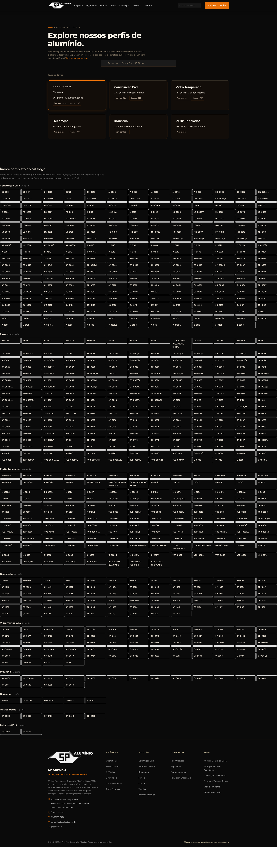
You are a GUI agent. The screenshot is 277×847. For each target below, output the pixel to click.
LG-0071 (27, 232)
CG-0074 (27, 198)
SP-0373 (112, 678)
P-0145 (133, 245)
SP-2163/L (49, 453)
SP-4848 (219, 453)
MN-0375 (91, 238)
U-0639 (90, 555)
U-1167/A (155, 555)
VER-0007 (220, 555)
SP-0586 (198, 265)
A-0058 (154, 192)
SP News (136, 5)
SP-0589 (262, 649)
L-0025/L (48, 492)
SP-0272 (91, 420)
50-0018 (91, 192)
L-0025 (26, 492)
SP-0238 (134, 413)
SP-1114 (47, 614)
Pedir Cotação (217, 5)
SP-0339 (262, 427)
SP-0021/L (177, 360)
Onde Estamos (113, 789)
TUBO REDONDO (158, 545)
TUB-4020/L (221, 532)
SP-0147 (219, 629)
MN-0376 (112, 238)
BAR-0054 (6, 482)
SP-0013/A (113, 498)
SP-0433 (91, 636)
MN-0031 (262, 232)
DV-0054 (70, 700)
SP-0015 (262, 353)
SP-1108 (240, 607)
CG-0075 (48, 198)
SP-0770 (112, 285)
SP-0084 (112, 393)
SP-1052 (240, 593)
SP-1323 (155, 446)
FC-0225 (27, 212)
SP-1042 (91, 593)
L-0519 (133, 212)
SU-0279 (177, 311)
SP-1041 (69, 593)
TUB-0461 (155, 525)
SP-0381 (91, 433)
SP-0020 (112, 360)
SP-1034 (240, 587)
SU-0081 (219, 298)
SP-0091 (48, 400)
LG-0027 (219, 218)
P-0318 (69, 252)
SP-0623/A (49, 440)
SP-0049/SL (7, 380)
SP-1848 (240, 446)
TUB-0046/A (178, 518)
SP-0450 (241, 636)
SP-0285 (219, 420)
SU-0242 (112, 311)
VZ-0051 (262, 318)
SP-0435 (155, 433)
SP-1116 (90, 614)
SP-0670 (241, 278)
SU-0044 (219, 292)
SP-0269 (70, 420)
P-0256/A (262, 245)
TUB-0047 (198, 518)
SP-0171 (133, 406)
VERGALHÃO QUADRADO (114, 563)
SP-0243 (155, 413)
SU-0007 (262, 285)
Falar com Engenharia (181, 777)
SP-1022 (69, 587)
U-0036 (219, 656)
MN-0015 (241, 232)
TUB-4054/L (28, 538)
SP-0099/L (135, 400)
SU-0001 (177, 285)
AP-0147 (27, 340)
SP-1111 (5, 614)
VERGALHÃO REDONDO (135, 563)
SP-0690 (262, 278)
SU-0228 (91, 311)
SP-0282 (155, 420)
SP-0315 (112, 427)
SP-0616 (176, 272)
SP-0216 (198, 406)
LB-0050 (177, 212)
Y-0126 (26, 325)
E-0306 (5, 629)
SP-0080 (91, 393)
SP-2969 (198, 656)
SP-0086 (177, 393)
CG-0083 (91, 198)
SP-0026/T (49, 367)
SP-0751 (48, 285)
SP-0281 (133, 420)
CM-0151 (27, 205)
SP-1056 (27, 600)
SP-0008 (6, 353)
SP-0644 (262, 272)
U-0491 (5, 662)
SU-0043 (198, 292)
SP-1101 (69, 446)
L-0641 (5, 498)
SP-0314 (91, 427)
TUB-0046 (156, 518)
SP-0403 (27, 716)
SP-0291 (27, 427)
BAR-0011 (27, 475)
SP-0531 (5, 685)
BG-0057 (241, 192)
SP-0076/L (28, 393)
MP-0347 (262, 238)
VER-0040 (28, 561)
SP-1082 (262, 600)
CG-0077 (70, 198)
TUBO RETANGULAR (179, 547)
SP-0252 (6, 420)
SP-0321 (155, 427)
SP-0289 (262, 420)
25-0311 (26, 192)
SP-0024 (262, 360)
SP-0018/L (70, 360)
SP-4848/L (242, 453)
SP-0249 (262, 413)
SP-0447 (198, 636)
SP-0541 (48, 265)
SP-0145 (198, 629)
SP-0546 (112, 642)
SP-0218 (262, 406)
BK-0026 (91, 340)
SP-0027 (70, 367)
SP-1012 (154, 580)
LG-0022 (177, 218)
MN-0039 (6, 238)
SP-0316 (133, 427)
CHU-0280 (135, 198)
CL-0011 (176, 198)
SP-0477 (262, 678)
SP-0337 (219, 427)
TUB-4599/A (92, 545)
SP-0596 (70, 272)
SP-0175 (48, 678)
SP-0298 (70, 258)
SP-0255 (27, 420)
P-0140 (111, 245)
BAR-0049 (241, 475)
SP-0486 (198, 258)
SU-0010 (48, 292)
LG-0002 (6, 218)
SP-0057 (219, 380)
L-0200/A (241, 492)
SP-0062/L (263, 380)
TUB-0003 (113, 512)
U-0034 (240, 545)
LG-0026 (198, 218)
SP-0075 (241, 387)
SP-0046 (27, 373)
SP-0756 (70, 285)
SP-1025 (133, 587)
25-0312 (48, 192)
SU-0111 (154, 305)
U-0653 (47, 318)
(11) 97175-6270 (57, 817)
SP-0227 (27, 413)
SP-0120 (198, 498)
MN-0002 (155, 232)
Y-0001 (5, 325)
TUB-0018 (219, 512)
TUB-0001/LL (157, 460)
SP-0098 (112, 400)
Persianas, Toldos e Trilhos (216, 781)
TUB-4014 (155, 532)
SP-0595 (48, 272)
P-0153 (197, 245)
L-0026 (69, 492)
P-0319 (111, 252)
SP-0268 (48, 420)
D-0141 (197, 205)
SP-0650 (48, 278)
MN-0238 (70, 238)
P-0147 (176, 245)
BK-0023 (48, 340)
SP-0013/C (156, 353)
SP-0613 (155, 272)
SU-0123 (219, 305)
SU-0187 (240, 305)
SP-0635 (177, 505)
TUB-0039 (113, 518)
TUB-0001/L (135, 460)
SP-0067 (155, 387)
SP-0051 (27, 380)
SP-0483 (219, 433)
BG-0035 (219, 192)
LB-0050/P (199, 212)
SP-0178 (155, 406)
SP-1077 (240, 600)
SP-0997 (241, 440)
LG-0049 (91, 225)
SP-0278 (219, 252)
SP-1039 (27, 593)
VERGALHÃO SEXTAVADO (156, 563)
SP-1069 (176, 600)
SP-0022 (198, 360)
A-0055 (133, 192)
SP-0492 (70, 642)
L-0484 (5, 580)
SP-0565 (91, 649)
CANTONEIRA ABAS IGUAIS (138, 484)
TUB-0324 (92, 525)
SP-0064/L (135, 387)
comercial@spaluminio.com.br (63, 822)
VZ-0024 (241, 318)
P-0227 (218, 245)
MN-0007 (198, 232)
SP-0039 (241, 367)
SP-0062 (241, 380)
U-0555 (26, 555)
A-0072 (176, 192)
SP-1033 (219, 587)
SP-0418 (48, 636)
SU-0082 (241, 298)
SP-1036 (5, 446)
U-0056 (261, 545)
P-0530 (197, 252)
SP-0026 (27, 367)
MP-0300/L (156, 238)
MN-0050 (27, 238)
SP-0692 (6, 285)
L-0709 (197, 340)
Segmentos (91, 5)
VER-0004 (199, 555)
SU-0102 (70, 305)
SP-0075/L (263, 387)
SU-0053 (6, 298)
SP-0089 (241, 393)
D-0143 (218, 205)
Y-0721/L (177, 325)
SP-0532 (27, 685)
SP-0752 (48, 580)
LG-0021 (155, 218)
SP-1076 (219, 600)
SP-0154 (91, 406)
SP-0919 (112, 656)
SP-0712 (26, 285)
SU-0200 (6, 311)
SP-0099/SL (156, 400)
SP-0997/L (263, 440)
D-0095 (176, 205)
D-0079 (112, 205)
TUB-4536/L (178, 538)
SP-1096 (133, 607)
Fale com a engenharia (76, 58)
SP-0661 (155, 278)
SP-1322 (133, 446)
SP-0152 (69, 406)
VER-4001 (48, 561)
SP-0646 (27, 278)
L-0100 (154, 492)
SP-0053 (70, 380)
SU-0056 (27, 298)
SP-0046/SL (92, 373)
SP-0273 (112, 420)
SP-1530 (176, 446)
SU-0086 (27, 305)
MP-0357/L (7, 245)
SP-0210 (176, 406)
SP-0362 (112, 258)
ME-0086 (6, 678)
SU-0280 (198, 311)
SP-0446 (177, 636)
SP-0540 (27, 265)
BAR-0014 (91, 475)
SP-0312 (48, 427)
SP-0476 (241, 678)
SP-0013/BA (156, 498)
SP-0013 (91, 353)
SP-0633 (198, 272)
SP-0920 (134, 656)
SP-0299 (91, 678)
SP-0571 (155, 649)
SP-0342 (27, 433)
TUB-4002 (263, 525)
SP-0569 (6, 440)
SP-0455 (134, 258)
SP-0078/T (71, 393)
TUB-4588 (27, 545)
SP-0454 (27, 642)
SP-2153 (48, 512)
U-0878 (133, 318)
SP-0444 (134, 636)
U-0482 (240, 311)
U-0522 (261, 311)
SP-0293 (241, 252)
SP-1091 (48, 607)
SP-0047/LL (156, 373)
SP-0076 (6, 393)
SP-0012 (69, 353)
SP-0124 (155, 629)
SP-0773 (134, 440)
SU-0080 (198, 298)
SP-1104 (197, 607)
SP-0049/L (242, 373)
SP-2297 (176, 656)
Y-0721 (154, 325)
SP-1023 (91, 587)
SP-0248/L (242, 413)
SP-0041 (262, 367)
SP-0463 (219, 678)
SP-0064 (112, 387)
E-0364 (5, 212)
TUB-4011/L (135, 532)
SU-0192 (262, 305)
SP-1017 (240, 580)
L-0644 (69, 498)
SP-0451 (262, 636)
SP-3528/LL (199, 453)
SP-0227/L (49, 413)
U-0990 (197, 460)
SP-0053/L (92, 380)
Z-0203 (240, 325)
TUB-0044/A (178, 460)
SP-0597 (91, 272)
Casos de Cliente (114, 783)
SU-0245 (155, 311)
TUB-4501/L (71, 538)
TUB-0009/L (178, 512)
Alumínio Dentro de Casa (215, 760)
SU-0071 (155, 298)
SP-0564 (27, 649)
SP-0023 (219, 360)
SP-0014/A (242, 353)
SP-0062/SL (49, 387)
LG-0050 (112, 225)
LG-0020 (134, 218)
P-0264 (5, 252)
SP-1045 (133, 593)
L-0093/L (112, 492)
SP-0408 (48, 716)
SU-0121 (176, 305)
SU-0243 (134, 311)
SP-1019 (5, 587)
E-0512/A (48, 629)
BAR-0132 (70, 482)
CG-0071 (6, 198)
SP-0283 (177, 420)
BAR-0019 (155, 475)
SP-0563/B (7, 649)
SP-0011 (48, 353)
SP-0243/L (177, 413)
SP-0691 (69, 440)
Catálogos (124, 5)
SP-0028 (91, 367)
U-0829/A (134, 555)
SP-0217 (5, 636)
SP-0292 (70, 678)
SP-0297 (48, 258)
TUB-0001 (6, 460)
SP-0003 (241, 340)
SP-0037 (198, 367)
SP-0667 (176, 278)
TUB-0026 (263, 512)
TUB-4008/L (71, 532)
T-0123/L (91, 512)
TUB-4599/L (113, 545)
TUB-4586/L (7, 545)
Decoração (143, 772)
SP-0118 (112, 629)
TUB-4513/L (113, 538)
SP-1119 (133, 614)
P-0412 (133, 252)
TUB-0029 (49, 518)
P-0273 (47, 252)
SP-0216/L (220, 406)
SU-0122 (198, 305)
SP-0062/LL (7, 387)
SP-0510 (262, 433)
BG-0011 (5, 700)
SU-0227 (70, 311)
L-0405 (261, 492)
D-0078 (90, 205)
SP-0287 (241, 420)
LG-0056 (177, 225)
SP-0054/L (178, 380)
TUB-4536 (155, 538)
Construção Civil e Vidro (215, 775)
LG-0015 (91, 218)
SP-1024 (112, 587)
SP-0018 (27, 360)
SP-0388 (134, 433)
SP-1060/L (134, 600)
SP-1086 (5, 607)
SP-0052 (48, 380)
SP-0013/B (113, 353)
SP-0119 (133, 629)
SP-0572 (198, 649)
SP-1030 (176, 587)
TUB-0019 (241, 512)
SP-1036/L (49, 446)
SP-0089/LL (7, 400)
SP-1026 (155, 587)
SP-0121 (219, 498)
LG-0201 (91, 232)
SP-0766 (91, 440)
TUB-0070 (6, 525)
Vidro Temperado (146, 766)
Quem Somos (112, 760)
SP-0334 (198, 427)
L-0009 (176, 482)
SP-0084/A (135, 393)
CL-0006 (155, 198)
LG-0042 (262, 218)
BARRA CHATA (93, 482)
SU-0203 (27, 311)
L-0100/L (177, 492)
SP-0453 (70, 505)
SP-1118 (111, 614)
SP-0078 (48, 393)
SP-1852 (5, 453)
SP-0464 (155, 258)
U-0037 (240, 656)
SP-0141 (261, 400)
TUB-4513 (91, 538)
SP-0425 (134, 678)
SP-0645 (6, 278)
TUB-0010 (198, 512)
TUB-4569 (241, 538)
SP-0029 (112, 367)
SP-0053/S (135, 380)
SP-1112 (26, 614)
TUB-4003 (27, 532)
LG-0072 (48, 232)
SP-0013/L (198, 353)
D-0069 (69, 205)
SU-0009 (27, 292)
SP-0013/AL (135, 498)
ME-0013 (112, 232)
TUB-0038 (92, 518)
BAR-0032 (220, 475)
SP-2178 (69, 453)
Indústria (142, 783)
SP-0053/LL (113, 380)
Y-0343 (69, 662)
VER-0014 (262, 555)
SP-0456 (177, 433)
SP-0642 (198, 505)
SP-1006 (112, 580)
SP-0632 (48, 685)
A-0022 (112, 192)
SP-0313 (69, 427)
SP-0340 (6, 433)
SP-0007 (262, 340)
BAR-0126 (48, 482)
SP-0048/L (199, 373)
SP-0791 (176, 440)
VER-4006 (92, 561)
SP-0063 (70, 387)
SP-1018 (261, 580)
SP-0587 (241, 265)
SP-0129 (240, 400)
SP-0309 (6, 716)
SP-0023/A (242, 360)
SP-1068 (155, 600)
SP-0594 (27, 272)
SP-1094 (91, 607)
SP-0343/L (70, 433)
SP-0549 (134, 265)
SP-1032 (198, 587)
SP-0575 (134, 505)
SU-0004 (241, 285)
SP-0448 (219, 636)
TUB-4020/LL (243, 532)
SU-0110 (133, 305)
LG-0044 (27, 225)
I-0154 (90, 212)
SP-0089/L (263, 393)
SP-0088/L (220, 393)
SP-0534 (6, 265)
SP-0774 (155, 440)
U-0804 (90, 318)
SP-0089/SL (28, 400)
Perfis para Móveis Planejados (212, 768)
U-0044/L (262, 656)
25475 (68, 192)
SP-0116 (197, 400)
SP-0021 (155, 360)
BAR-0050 (263, 475)
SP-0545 (91, 642)
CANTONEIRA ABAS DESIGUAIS (117, 484)
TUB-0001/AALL (51, 460)
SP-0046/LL (71, 373)
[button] (77, 95)
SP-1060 (112, 600)
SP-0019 (91, 360)
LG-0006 (27, 218)
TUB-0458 (134, 525)
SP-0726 (262, 505)
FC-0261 (69, 212)
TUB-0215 (48, 525)
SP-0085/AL (156, 393)
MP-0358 (27, 245)
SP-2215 (112, 453)
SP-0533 (262, 258)
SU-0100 (48, 305)
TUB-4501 (48, 538)
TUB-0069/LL (264, 518)
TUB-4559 (220, 538)
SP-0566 (112, 649)
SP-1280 (112, 446)
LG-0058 (198, 225)
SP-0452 (6, 642)
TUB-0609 (198, 525)
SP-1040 (48, 593)
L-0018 (240, 482)
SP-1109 (261, 607)
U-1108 (47, 662)
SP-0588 (262, 265)
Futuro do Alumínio (212, 792)
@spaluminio (56, 827)
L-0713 (69, 629)
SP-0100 (176, 400)
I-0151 (154, 340)
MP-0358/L (49, 245)
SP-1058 (69, 600)
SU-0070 (134, 298)
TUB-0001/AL (72, 460)
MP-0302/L (178, 238)
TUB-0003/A (135, 512)
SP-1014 (197, 580)
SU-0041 (155, 292)
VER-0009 (241, 555)
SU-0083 (262, 298)
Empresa (78, 5)
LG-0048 (70, 225)
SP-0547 (134, 642)
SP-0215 (262, 629)
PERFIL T (91, 498)
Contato (148, 5)
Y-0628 (133, 325)
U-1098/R (219, 318)
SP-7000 (262, 453)
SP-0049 (219, 373)
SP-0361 (91, 258)
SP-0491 (48, 642)
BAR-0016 (134, 475)
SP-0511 (219, 258)
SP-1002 (69, 580)
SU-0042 (177, 292)
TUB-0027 (6, 518)
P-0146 (154, 245)
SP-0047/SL (178, 373)
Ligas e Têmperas (212, 786)
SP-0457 (198, 433)
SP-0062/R (28, 387)
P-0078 (90, 245)
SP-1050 (198, 593)
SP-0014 (219, 353)
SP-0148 (27, 406)
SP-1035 (5, 512)
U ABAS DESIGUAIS (202, 545)
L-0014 (218, 482)
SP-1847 (219, 446)
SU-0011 (69, 292)
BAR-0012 (48, 475)
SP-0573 (219, 649)
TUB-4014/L (178, 532)
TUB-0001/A (28, 460)
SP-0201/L (6, 505)
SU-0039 (112, 292)
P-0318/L (91, 252)
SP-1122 (154, 614)
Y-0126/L (48, 325)
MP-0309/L (199, 238)
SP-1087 (26, 512)
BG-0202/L (263, 192)
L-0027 (90, 492)
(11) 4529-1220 (57, 812)
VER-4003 (70, 561)
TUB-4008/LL (93, 532)
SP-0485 (177, 258)
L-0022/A (6, 492)
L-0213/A (112, 212)
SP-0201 (262, 498)
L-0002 (154, 482)
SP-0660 (134, 278)
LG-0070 (6, 232)
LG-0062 (219, 225)
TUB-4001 (219, 525)
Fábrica (103, 5)
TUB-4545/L (199, 538)
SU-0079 (177, 298)
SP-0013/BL (135, 353)
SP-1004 (91, 580)
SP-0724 (91, 656)
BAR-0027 (198, 475)
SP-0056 (198, 380)
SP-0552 (177, 642)
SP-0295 (6, 258)
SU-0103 (91, 305)
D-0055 (48, 205)
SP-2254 (134, 453)
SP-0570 (134, 649)
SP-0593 (6, 272)
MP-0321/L (220, 238)
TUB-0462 (177, 525)
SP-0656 (70, 685)
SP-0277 (27, 636)
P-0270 (26, 252)
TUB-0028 (27, 518)
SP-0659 (112, 278)
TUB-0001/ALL (93, 460)
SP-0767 (112, 440)
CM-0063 (241, 198)
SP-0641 (240, 272)
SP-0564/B (71, 649)
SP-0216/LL (242, 406)
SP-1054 (5, 600)
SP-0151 (48, 406)
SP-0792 (198, 440)
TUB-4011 (112, 532)
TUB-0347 (113, 525)
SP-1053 (262, 593)
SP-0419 (69, 636)
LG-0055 (155, 225)
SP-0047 (112, 373)
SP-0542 (70, 265)
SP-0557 (27, 580)
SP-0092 (70, 400)
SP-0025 (6, 367)
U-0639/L (112, 555)
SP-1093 (69, 607)
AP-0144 (5, 340)
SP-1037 (262, 587)
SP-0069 (198, 387)
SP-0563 (241, 642)
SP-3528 (155, 453)
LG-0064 (241, 225)
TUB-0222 (70, 525)
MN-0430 (134, 238)
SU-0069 (112, 298)
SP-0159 (112, 406)
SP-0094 (91, 400)
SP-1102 (90, 446)
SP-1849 (262, 446)
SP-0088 (198, 393)
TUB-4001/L (242, 525)
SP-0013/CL (178, 353)
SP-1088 (27, 607)
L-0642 (26, 498)
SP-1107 (218, 607)
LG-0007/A (71, 218)
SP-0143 (176, 629)
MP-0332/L (242, 238)
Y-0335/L (112, 325)
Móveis (141, 777)
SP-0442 (112, 636)
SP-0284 (198, 420)
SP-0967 (155, 656)
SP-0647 (27, 656)
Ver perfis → (60, 103)
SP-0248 (219, 413)
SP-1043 (112, 593)
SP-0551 (155, 642)
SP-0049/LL (263, 373)
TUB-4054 (6, 538)
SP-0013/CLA (179, 498)
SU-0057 (48, 298)
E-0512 (26, 629)
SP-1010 (133, 580)
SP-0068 (177, 387)
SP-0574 (241, 649)
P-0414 (154, 252)
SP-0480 (91, 716)
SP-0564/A (49, 649)
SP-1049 (176, 593)
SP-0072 (219, 387)
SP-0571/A (177, 649)
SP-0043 (6, 373)
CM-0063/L (263, 198)
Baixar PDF (75, 103)
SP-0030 (134, 367)
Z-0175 (197, 325)
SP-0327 (176, 427)
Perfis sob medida (146, 794)
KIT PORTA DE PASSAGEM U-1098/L (179, 343)
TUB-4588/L (49, 545)
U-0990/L (155, 318)
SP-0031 (155, 367)
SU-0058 (70, 298)
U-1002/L (198, 318)
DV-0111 (90, 700)
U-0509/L (27, 662)
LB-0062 (219, 212)
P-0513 (176, 252)
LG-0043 (6, 225)
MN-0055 (48, 238)
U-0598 (47, 555)
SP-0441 (48, 505)
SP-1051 (219, 593)
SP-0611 (133, 272)
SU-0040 (134, 292)
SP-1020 (27, 587)
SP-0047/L (135, 373)
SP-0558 (177, 265)
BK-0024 (70, 340)
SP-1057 (48, 600)
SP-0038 (219, 367)
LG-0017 (112, 218)
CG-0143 (112, 198)
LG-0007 (48, 218)
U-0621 (26, 318)
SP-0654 (219, 505)
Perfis (113, 5)
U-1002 (176, 318)
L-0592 (154, 212)
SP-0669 (219, 278)
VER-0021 (6, 561)
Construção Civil (146, 760)
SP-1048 (155, 593)
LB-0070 (241, 212)
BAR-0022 (177, 475)
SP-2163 (26, 453)
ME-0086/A (28, 678)
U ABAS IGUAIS (222, 545)
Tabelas (142, 789)
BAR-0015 (113, 475)
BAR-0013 (70, 475)
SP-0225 (6, 413)
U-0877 (111, 318)
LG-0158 (69, 232)
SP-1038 (5, 593)
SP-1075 (197, 600)
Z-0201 (218, 325)
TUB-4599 (70, 545)
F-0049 (133, 340)
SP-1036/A (28, 446)
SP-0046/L (49, 373)
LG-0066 (262, 225)
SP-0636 (6, 656)
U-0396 (218, 311)
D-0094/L (155, 205)
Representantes (178, 772)
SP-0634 (219, 272)
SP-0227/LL (71, 413)
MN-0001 (134, 232)
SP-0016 (5, 360)
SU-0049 (262, 292)
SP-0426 (155, 678)
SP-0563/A (263, 642)
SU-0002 (198, 285)
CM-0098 (6, 205)
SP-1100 (176, 607)
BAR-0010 (6, 475)
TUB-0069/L (242, 518)
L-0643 (47, 498)
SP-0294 (262, 252)
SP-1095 (112, 607)
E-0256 (240, 205)
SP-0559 (198, 642)
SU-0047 (241, 292)
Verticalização (112, 766)
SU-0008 (6, 292)
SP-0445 (155, 636)
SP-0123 (219, 400)
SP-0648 (48, 656)
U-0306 (5, 555)
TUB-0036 (70, 518)
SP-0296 (27, 258)
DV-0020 (27, 700)
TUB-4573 (262, 538)
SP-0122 (240, 498)
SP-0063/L (92, 387)
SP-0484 (241, 433)
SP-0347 (27, 505)
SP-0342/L (49, 433)
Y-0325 (69, 325)
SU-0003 (219, 285)
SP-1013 (176, 580)
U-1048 (218, 460)
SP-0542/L (92, 265)
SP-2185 (91, 453)
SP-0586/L (220, 265)
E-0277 (261, 205)
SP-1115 (69, 614)
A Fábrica (110, 772)
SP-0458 (198, 678)
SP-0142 (5, 406)
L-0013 (197, 482)
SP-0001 (219, 340)
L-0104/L (219, 492)
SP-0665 (241, 505)
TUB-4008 (49, 532)
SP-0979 (219, 440)
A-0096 (197, 192)
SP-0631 (155, 505)
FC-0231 (48, 212)
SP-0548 (112, 265)
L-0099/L (134, 492)
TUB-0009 (156, 512)
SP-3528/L (177, 453)
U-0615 (5, 318)
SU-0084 (6, 305)
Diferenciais (111, 777)
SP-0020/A (135, 360)
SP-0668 (198, 278)
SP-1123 (176, 614)
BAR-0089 (27, 482)
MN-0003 (177, 232)
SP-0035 (177, 367)
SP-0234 (91, 413)
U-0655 (69, 318)
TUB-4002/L (7, 532)
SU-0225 (48, 311)
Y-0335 (90, 325)
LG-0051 (134, 225)
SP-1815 (197, 446)
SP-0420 (70, 716)
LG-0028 (241, 218)
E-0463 (111, 340)
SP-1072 (133, 285)
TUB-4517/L (135, 538)
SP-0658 (91, 278)
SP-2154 (69, 512)
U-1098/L (262, 460)
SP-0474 (91, 505)
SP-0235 (112, 413)
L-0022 (261, 482)
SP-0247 (198, 413)
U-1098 (240, 460)
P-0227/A (241, 245)
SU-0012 (91, 292)
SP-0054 (155, 380)
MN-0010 (219, 232)
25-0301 (5, 192)
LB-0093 (262, 212)
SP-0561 (112, 505)
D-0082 (133, 205)
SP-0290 (6, 427)
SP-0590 (27, 440)
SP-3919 (155, 285)
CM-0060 (198, 198)
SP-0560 (219, 642)
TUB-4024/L (263, 532)
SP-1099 (155, 607)
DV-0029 (48, 700)
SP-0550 (155, 265)
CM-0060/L (220, 198)
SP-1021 (48, 587)
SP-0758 (91, 285)
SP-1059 (91, 600)
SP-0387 (112, 433)
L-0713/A (91, 629)
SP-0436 (177, 678)
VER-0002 (177, 555)
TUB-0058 (220, 518)
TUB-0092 (27, 525)
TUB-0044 (134, 518)
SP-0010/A (28, 353)
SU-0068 (91, 298)
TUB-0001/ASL (115, 460)
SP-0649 (70, 656)
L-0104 (197, 492)
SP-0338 (241, 427)
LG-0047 (48, 225)
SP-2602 (6, 731)
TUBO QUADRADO (138, 545)
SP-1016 (219, 580)
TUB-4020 (198, 532)
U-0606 (69, 555)
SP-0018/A (49, 360)
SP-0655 (70, 278)
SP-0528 (241, 258)
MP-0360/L (71, 245)
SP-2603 (27, 731)
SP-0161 (240, 629)
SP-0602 (112, 272)
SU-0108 (112, 305)
